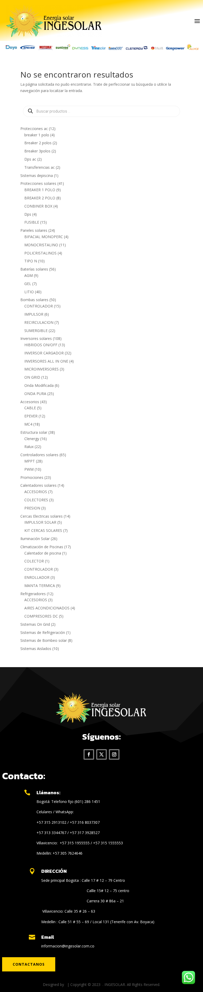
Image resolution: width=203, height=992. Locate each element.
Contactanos (29, 964)
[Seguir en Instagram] (114, 754)
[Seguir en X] (101, 754)
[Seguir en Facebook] (89, 754)
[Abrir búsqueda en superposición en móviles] (101, 111)
